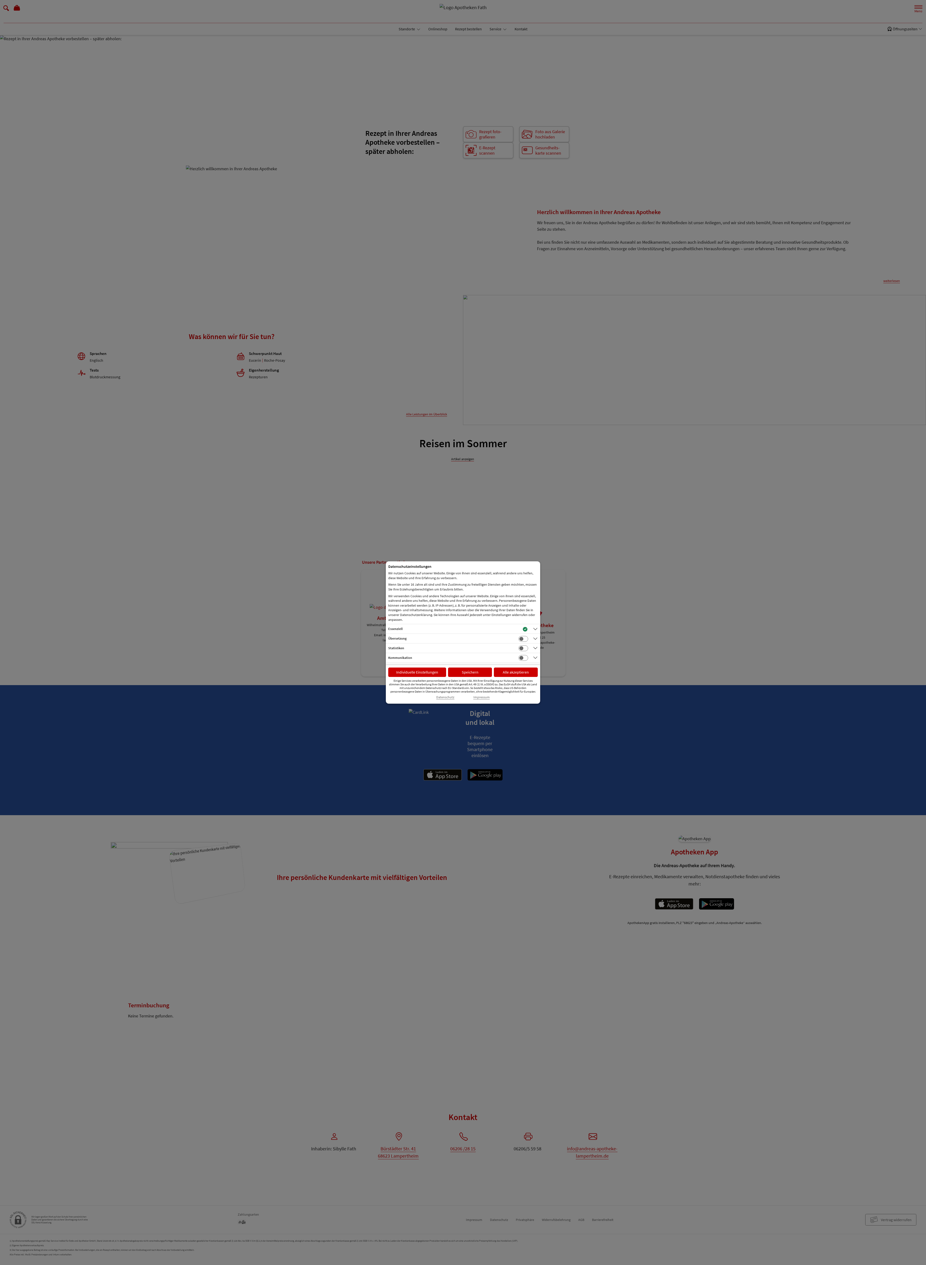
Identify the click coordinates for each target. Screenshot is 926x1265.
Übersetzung (397, 638)
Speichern (470, 672)
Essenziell (395, 629)
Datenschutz (445, 697)
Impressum (481, 697)
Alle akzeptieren (516, 672)
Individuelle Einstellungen (417, 672)
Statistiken (396, 648)
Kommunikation (400, 657)
